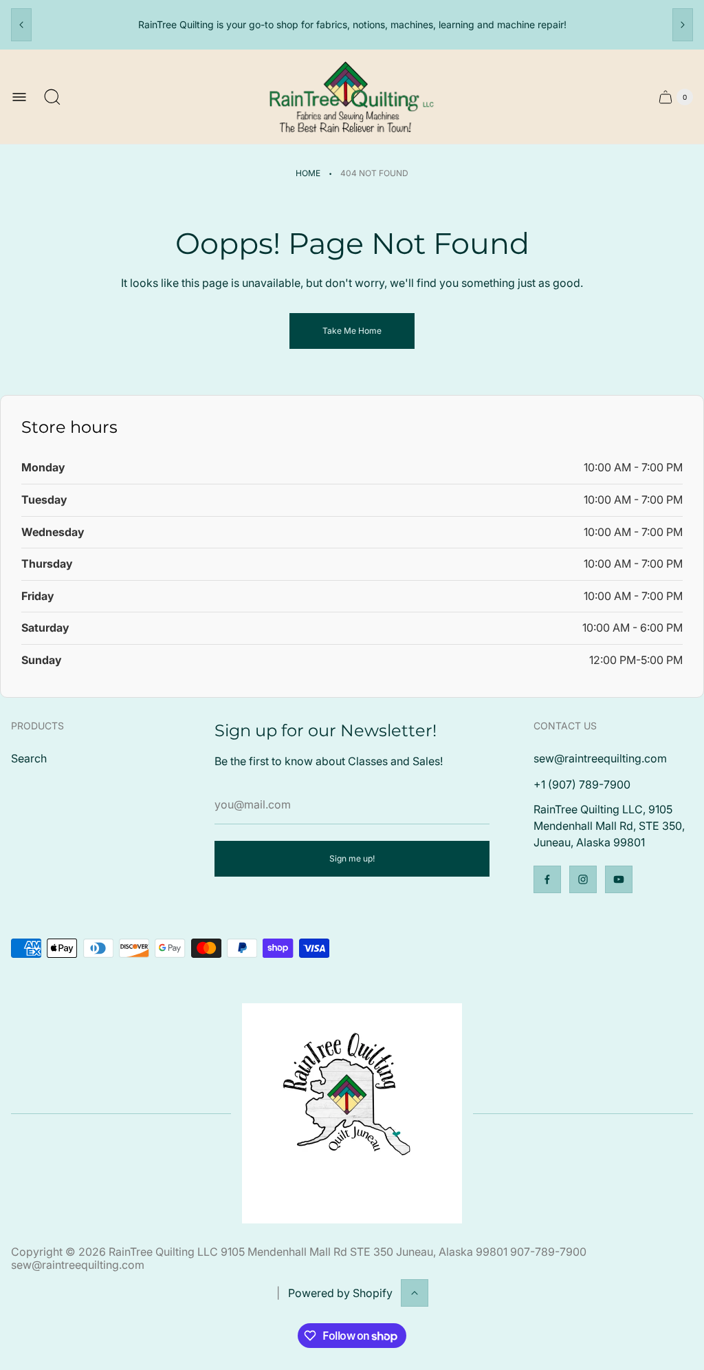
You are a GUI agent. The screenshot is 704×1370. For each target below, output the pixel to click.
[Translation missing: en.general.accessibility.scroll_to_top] (414, 1293)
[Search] (52, 97)
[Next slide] (682, 24)
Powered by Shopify (340, 1293)
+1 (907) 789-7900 (582, 784)
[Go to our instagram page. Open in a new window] (583, 879)
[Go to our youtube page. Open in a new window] (618, 879)
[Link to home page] (352, 1113)
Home (308, 173)
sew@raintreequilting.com (600, 758)
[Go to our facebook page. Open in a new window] (547, 879)
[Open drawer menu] (19, 97)
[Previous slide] (21, 24)
